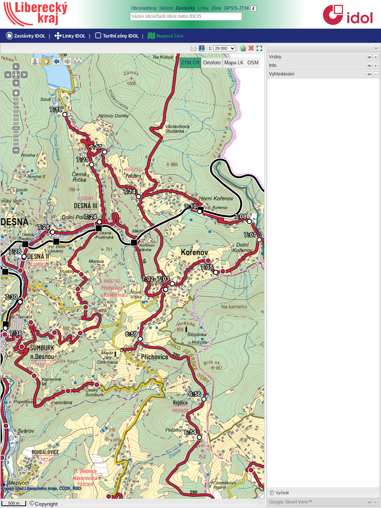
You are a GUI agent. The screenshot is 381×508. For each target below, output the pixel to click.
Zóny (216, 8)
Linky (203, 8)
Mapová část (169, 36)
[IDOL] (347, 23)
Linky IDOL (74, 36)
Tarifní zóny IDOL (121, 36)
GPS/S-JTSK (237, 8)
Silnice (166, 8)
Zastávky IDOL (29, 36)
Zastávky (185, 8)
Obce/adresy (144, 8)
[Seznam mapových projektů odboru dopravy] (35, 24)
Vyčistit (282, 493)
